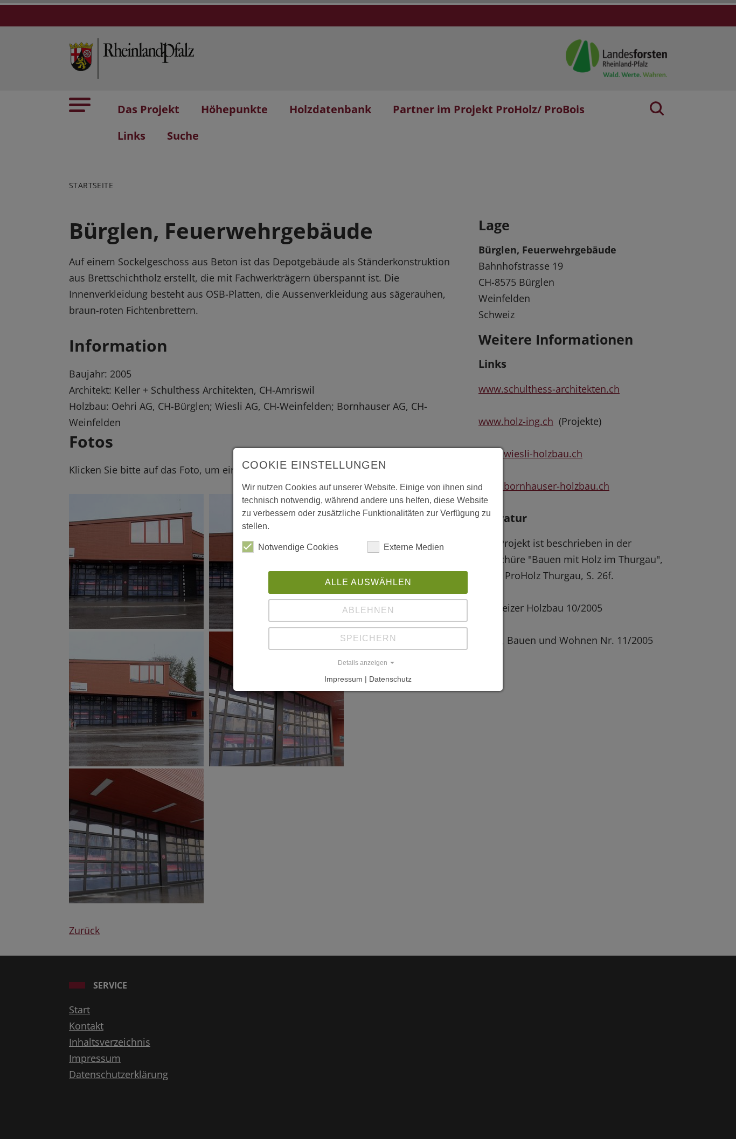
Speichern (368, 638)
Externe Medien (414, 547)
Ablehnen (368, 610)
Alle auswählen (368, 582)
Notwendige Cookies (298, 547)
